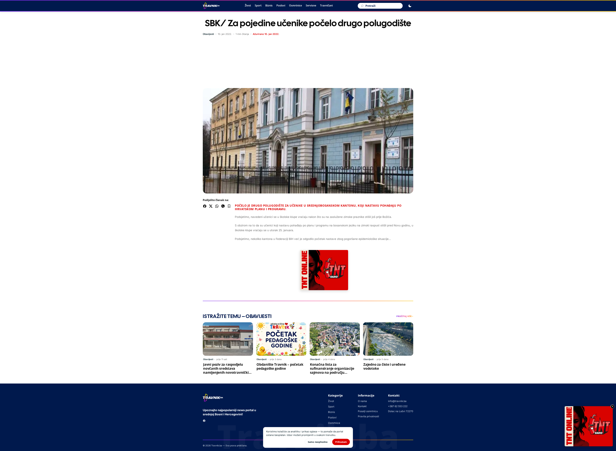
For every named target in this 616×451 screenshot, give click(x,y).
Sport (258, 5)
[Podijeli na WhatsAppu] (217, 206)
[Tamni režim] (409, 5)
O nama (362, 401)
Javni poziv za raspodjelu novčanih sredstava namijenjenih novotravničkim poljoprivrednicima (227, 370)
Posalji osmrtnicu (368, 411)
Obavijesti (208, 34)
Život (248, 5)
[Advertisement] (308, 62)
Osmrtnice (295, 5)
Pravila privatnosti (368, 416)
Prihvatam (341, 441)
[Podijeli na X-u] (211, 206)
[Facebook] (204, 420)
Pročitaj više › (404, 316)
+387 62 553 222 (397, 406)
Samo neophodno (318, 441)
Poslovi (280, 5)
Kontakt (362, 406)
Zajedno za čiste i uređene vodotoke (384, 366)
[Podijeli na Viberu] (223, 206)
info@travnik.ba (397, 401)
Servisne (311, 5)
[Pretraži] (362, 6)
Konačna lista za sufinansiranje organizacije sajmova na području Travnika (332, 370)
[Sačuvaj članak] (229, 206)
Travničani (326, 5)
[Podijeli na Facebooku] (205, 206)
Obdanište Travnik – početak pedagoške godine (280, 366)
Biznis (269, 5)
